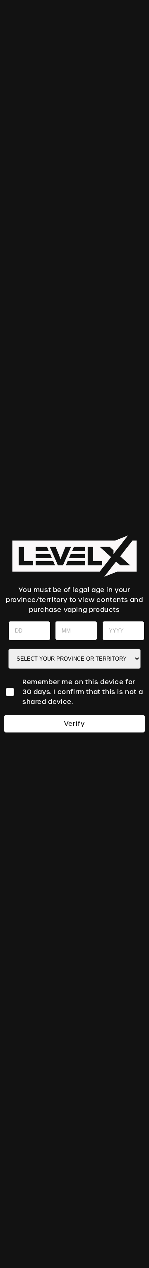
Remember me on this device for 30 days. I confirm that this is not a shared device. (82, 692)
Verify (74, 724)
